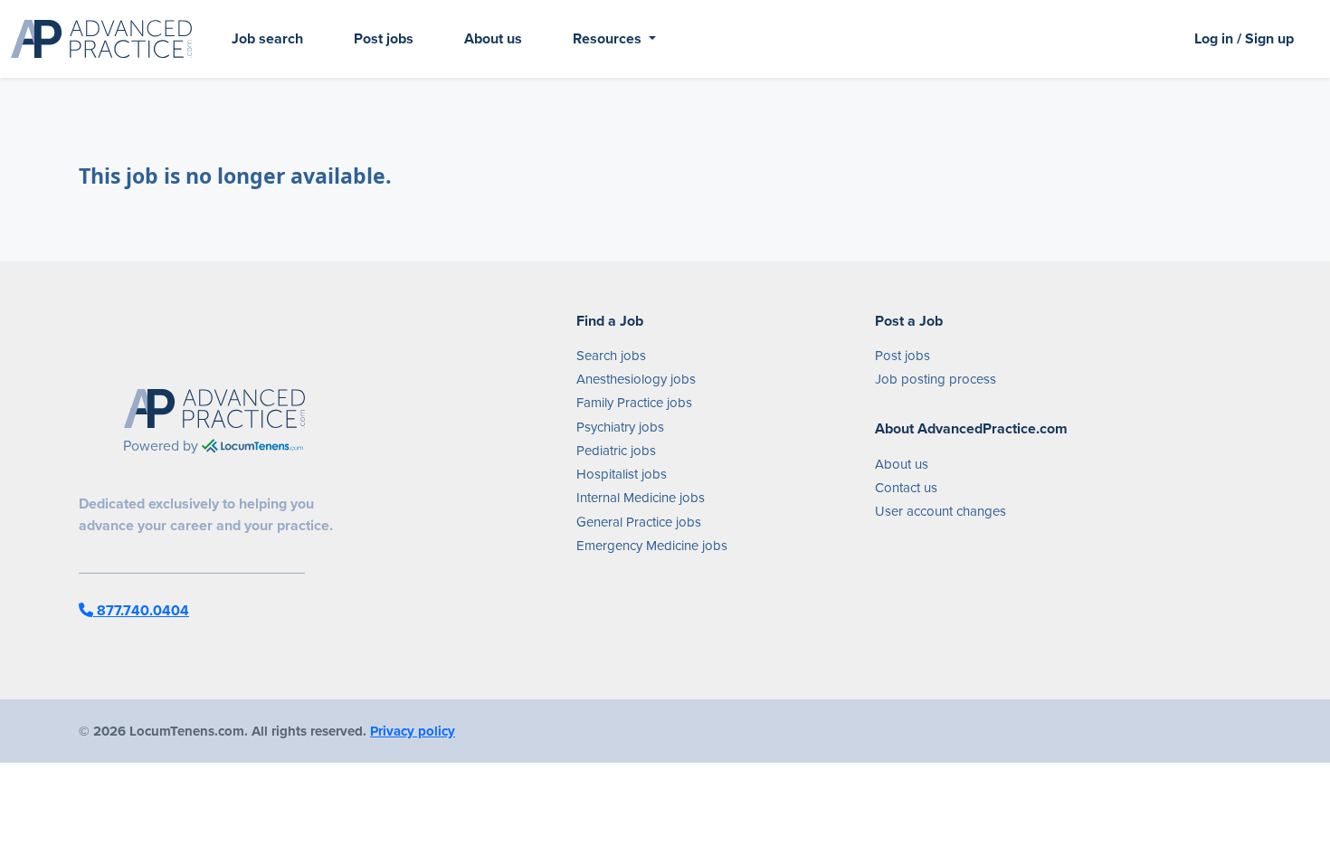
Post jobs (383, 38)
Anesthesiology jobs (636, 379)
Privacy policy (412, 731)
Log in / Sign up (1244, 38)
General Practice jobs (638, 522)
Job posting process (935, 379)
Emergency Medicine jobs (651, 546)
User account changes (940, 511)
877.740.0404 (141, 610)
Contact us (906, 488)
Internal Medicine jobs (640, 498)
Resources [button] (609, 38)
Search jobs (611, 356)
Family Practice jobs (634, 403)
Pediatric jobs (616, 451)
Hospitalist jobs (621, 474)
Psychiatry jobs (620, 427)
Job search (267, 38)
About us (493, 38)
